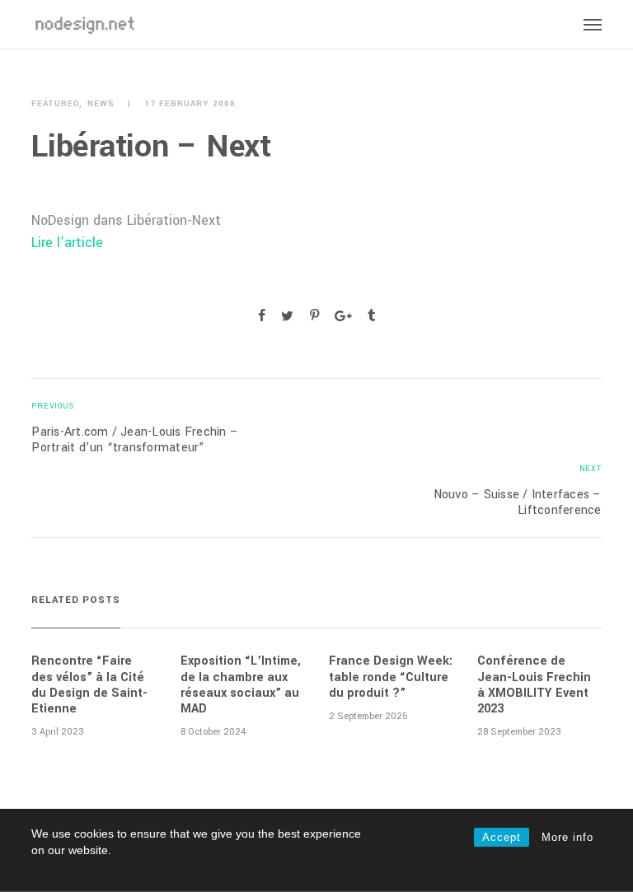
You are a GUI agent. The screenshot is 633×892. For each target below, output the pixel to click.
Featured (55, 104)
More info (567, 837)
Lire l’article (67, 242)
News (101, 104)
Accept (501, 837)
